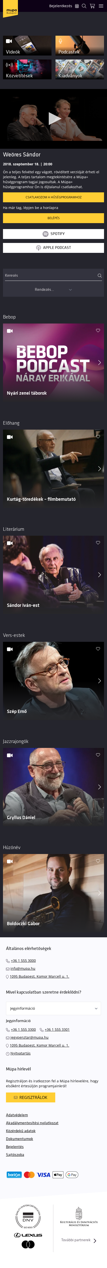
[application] (53, 119)
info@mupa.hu (22, 968)
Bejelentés (15, 1147)
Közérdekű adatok (21, 1131)
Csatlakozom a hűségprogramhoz (54, 197)
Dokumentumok (19, 1139)
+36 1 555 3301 (57, 1029)
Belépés (54, 218)
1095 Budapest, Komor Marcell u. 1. (39, 976)
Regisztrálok (33, 1097)
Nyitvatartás (20, 1053)
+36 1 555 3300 (23, 1029)
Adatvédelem (17, 1115)
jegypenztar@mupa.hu (29, 1037)
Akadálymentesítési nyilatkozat (32, 1123)
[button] (53, 118)
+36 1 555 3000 (23, 960)
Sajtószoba (15, 1154)
